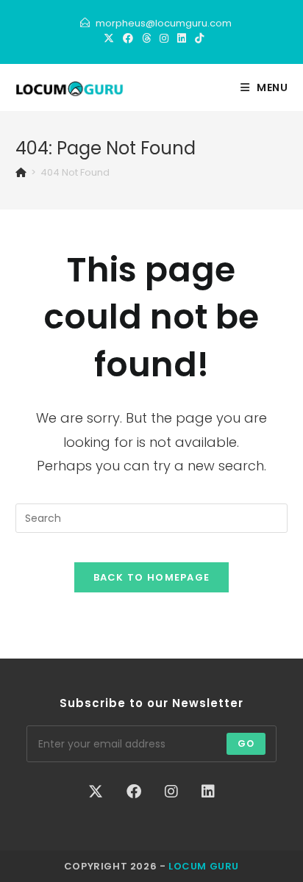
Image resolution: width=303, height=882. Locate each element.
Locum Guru (203, 866)
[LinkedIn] (181, 38)
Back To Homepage (151, 577)
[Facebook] (128, 38)
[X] (108, 38)
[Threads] (146, 38)
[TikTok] (197, 38)
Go (246, 743)
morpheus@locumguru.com (164, 23)
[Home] (20, 172)
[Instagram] (164, 38)
